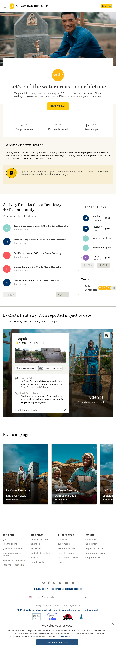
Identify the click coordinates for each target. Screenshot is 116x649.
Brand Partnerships (95, 552)
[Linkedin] (73, 583)
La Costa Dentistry (58, 226)
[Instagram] (54, 583)
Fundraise (35, 543)
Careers (61, 562)
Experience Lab (38, 562)
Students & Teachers (40, 552)
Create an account (39, 539)
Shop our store (92, 557)
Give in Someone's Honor (12, 554)
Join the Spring (10, 543)
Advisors (35, 557)
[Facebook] (49, 583)
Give (5, 539)
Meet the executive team (70, 557)
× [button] (112, 624)
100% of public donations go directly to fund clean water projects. (49, 610)
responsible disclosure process (66, 588)
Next (61, 294)
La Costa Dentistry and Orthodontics (41, 386)
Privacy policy (41, 588)
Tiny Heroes (36, 548)
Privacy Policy (65, 636)
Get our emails (92, 610)
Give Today (58, 106)
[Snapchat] (59, 583)
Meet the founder (66, 552)
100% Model (64, 543)
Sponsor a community (14, 560)
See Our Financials (67, 548)
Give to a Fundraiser (13, 548)
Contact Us (90, 539)
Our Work (62, 539)
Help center (91, 543)
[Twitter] (43, 583)
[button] (57, 642)
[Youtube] (66, 583)
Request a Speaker (94, 548)
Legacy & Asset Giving (13, 564)
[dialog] (58, 634)
